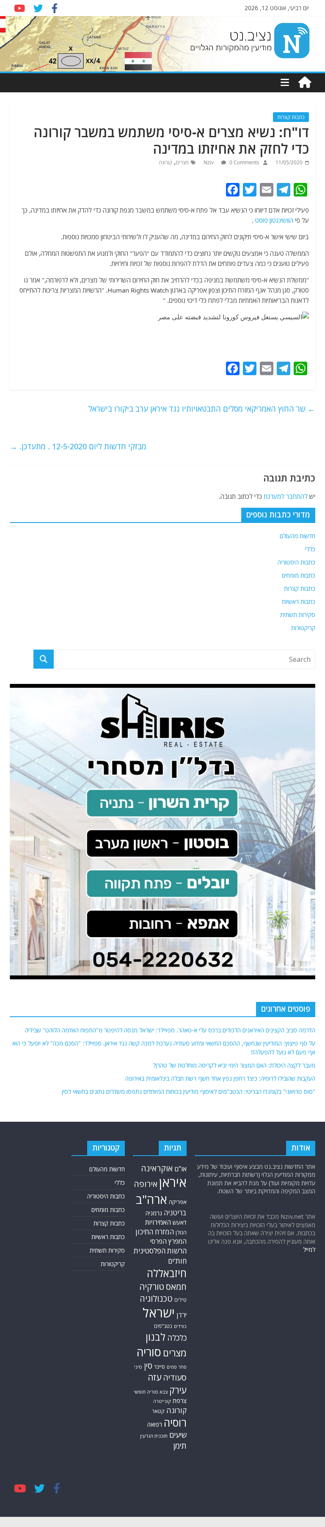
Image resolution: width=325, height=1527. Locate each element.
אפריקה (178, 1202)
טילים (180, 1299)
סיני (138, 1367)
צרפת (180, 1400)
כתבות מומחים (298, 575)
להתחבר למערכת (286, 496)
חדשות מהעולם (297, 536)
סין (148, 1365)
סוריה (149, 1352)
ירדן (181, 1315)
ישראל (159, 1312)
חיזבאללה (167, 1273)
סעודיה (175, 1377)
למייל (309, 1249)
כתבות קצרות (291, 117)
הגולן (181, 1232)
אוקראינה (157, 1168)
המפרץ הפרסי (168, 1241)
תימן (180, 1445)
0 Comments (243, 162)
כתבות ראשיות (298, 602)
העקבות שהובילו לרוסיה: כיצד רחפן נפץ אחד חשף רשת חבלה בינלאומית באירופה (220, 1078)
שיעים (178, 1435)
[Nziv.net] (304, 82)
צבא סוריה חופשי (151, 1392)
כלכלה (177, 1337)
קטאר (158, 1411)
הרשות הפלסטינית (160, 1251)
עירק (178, 1390)
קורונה (165, 162)
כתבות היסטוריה (296, 562)
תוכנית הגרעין (154, 1436)
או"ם (180, 1168)
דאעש (180, 1222)
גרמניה (154, 1213)
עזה (154, 1377)
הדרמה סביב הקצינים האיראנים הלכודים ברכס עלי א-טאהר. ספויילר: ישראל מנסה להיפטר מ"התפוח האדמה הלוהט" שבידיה (170, 1030)
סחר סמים (177, 1367)
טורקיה (151, 1286)
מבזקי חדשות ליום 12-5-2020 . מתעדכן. (78, 446)
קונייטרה (162, 1401)
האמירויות (158, 1222)
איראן (173, 1182)
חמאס (176, 1286)
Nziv (209, 162)
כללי (310, 549)
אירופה (145, 1184)
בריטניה (175, 1212)
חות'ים (177, 1261)
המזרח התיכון (154, 1232)
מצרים (182, 162)
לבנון (155, 1337)
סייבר (159, 1366)
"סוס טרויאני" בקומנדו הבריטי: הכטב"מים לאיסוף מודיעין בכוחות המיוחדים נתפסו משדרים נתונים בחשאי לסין (188, 1091)
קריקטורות (303, 628)
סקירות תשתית (297, 615)
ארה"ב (151, 1199)
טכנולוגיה (156, 1298)
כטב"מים (163, 1326)
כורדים (180, 1326)
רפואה (154, 1424)
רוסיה (175, 1422)
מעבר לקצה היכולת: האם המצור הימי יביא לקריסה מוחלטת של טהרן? (234, 1065)
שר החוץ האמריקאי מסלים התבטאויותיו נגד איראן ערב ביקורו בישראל (201, 409)
